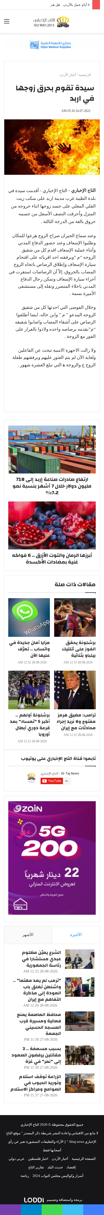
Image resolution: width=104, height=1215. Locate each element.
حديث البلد (55, 1167)
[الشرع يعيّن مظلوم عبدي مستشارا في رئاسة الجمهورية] (79, 959)
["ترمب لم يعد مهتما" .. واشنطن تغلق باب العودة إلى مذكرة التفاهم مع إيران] (79, 987)
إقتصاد (71, 1167)
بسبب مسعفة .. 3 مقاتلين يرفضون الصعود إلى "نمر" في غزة (36, 1055)
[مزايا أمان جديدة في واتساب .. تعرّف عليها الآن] (29, 617)
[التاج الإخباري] (52, 21)
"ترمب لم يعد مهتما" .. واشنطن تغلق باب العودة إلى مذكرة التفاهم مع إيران (37, 989)
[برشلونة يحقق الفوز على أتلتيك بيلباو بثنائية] (75, 617)
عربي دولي (17, 1159)
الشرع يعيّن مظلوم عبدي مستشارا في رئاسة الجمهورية (41, 958)
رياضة (25, 1176)
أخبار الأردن (67, 75)
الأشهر (27, 935)
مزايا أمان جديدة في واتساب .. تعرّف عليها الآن (29, 648)
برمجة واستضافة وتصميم (64, 1200)
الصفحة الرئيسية (84, 1159)
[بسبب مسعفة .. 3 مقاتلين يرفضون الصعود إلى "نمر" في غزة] (79, 1055)
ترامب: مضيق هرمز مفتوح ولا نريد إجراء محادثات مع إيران (76, 721)
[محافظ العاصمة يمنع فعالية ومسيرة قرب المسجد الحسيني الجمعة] (79, 1021)
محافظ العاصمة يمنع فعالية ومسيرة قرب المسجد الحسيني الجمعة (39, 1024)
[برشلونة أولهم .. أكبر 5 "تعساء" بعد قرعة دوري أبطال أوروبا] (29, 690)
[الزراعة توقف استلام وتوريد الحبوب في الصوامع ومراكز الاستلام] (79, 1083)
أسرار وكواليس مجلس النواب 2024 (58, 1176)
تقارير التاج (36, 1167)
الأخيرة (76, 935)
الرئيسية (85, 75)
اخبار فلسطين (38, 1159)
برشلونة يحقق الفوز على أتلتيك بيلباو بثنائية (79, 648)
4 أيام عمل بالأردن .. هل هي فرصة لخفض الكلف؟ (54, 5)
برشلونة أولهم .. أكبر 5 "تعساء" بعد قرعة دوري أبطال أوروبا (30, 724)
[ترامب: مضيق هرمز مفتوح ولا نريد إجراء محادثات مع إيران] (75, 690)
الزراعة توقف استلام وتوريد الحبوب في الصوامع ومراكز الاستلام (35, 1083)
